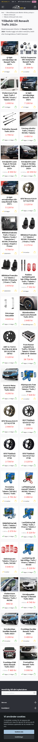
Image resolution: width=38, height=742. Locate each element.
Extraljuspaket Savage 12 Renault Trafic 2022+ (28, 597)
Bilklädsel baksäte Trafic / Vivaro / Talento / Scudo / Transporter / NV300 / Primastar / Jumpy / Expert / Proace (9, 239)
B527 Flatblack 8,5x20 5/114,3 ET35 (28, 422)
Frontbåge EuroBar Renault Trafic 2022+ (28, 631)
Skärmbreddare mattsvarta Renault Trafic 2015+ (28, 315)
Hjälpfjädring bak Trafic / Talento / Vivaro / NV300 (9, 525)
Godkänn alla (19, 732)
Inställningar (19, 737)
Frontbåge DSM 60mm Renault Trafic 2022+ (9, 664)
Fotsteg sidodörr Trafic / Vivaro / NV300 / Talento (28, 130)
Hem (2, 12)
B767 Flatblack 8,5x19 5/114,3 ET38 (9, 456)
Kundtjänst (5, 708)
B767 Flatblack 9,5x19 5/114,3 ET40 (28, 456)
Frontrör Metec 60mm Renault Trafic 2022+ (9, 388)
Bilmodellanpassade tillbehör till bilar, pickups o (20, 12)
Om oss (4, 702)
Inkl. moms (5, 1)
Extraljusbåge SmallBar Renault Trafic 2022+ (9, 631)
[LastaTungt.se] (19, 7)
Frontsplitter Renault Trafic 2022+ (28, 664)
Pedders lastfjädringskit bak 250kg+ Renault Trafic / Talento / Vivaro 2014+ (28, 279)
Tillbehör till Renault (9, 15)
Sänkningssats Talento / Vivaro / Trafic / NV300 (9, 561)
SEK (13, 1)
